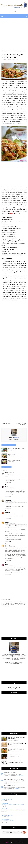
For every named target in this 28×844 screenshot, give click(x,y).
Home (2, 50)
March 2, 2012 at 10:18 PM (10, 487)
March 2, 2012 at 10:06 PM (10, 474)
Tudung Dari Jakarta (6, 799)
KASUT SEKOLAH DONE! (7, 815)
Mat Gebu (5, 59)
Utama (7, 839)
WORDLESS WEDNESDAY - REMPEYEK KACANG (13, 810)
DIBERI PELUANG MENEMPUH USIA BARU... (16, 749)
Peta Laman (13, 839)
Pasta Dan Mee (8, 50)
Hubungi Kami (20, 839)
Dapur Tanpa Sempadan (18, 842)
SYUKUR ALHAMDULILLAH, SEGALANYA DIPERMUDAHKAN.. (15, 761)
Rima (6, 486)
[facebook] (12, 11)
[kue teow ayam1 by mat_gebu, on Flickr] (14, 161)
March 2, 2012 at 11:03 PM (10, 523)
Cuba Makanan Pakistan (7, 820)
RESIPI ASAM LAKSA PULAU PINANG (16, 448)
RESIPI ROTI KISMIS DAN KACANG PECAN (14, 779)
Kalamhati (8, 500)
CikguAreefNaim (9, 472)
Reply (7, 482)
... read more (20, 775)
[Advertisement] (14, 34)
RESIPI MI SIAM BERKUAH (14, 460)
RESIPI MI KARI (11, 454)
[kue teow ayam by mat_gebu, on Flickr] (14, 79)
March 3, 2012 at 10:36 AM (10, 565)
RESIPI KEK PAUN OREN (13, 755)
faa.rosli (7, 512)
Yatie (6, 564)
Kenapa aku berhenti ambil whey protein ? (12, 804)
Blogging (6, 842)
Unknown (7, 522)
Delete (10, 482)
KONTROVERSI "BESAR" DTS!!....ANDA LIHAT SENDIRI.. (16, 738)
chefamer (7, 545)
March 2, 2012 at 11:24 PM (10, 546)
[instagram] (15, 11)
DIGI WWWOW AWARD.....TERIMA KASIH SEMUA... (17, 744)
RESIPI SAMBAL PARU (9, 785)
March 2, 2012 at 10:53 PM (10, 501)
